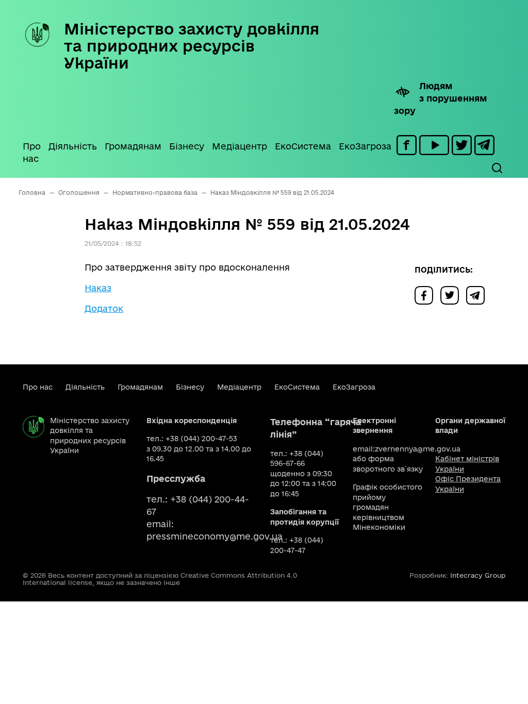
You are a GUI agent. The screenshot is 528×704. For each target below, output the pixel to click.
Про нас (32, 152)
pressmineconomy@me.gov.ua (214, 536)
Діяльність (72, 146)
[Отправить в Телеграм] (478, 294)
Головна (32, 192)
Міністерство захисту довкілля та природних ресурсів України (191, 45)
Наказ (98, 288)
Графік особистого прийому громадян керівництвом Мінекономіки (387, 507)
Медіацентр (239, 146)
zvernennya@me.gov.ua (417, 449)
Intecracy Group (477, 575)
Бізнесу (186, 146)
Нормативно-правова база (154, 192)
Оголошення (79, 192)
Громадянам (133, 146)
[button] (496, 168)
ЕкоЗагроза (365, 146)
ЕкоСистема (303, 146)
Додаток (104, 308)
